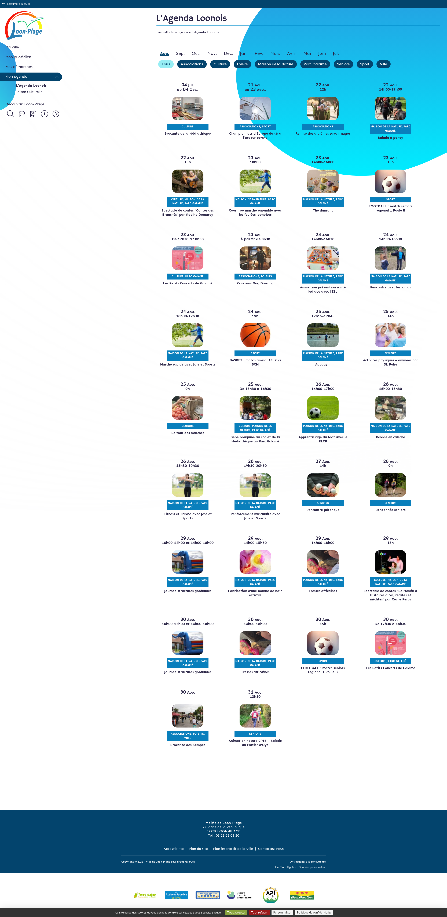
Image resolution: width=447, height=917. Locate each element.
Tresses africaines (323, 591)
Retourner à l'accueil (18, 3)
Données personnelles (312, 867)
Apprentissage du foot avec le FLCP (323, 439)
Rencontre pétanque (322, 510)
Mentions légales (285, 867)
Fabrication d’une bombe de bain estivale (255, 593)
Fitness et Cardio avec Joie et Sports (188, 516)
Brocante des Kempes (187, 745)
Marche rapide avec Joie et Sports (187, 364)
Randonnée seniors (390, 510)
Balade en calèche (390, 437)
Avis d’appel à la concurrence (308, 861)
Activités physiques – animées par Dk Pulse (390, 362)
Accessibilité (174, 849)
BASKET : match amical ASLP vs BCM (255, 362)
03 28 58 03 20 (227, 835)
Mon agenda (179, 32)
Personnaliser (282, 912)
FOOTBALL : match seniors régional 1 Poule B (390, 208)
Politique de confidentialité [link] (314, 912)
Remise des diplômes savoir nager (322, 133)
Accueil (163, 32)
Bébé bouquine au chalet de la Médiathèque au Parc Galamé (255, 439)
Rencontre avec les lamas (390, 287)
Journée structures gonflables (187, 591)
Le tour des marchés (187, 433)
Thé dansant (323, 210)
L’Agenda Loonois (31, 85)
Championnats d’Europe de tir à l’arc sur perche (255, 135)
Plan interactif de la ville (233, 849)
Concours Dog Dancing (255, 283)
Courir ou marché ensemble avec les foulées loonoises (255, 212)
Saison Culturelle (29, 92)
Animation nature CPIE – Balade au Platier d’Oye (255, 743)
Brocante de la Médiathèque (187, 133)
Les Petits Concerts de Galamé (187, 283)
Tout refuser (259, 912)
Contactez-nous (271, 849)
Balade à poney (390, 138)
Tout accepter (236, 912)
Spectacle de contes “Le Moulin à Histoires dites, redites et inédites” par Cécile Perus (390, 595)
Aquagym (323, 364)
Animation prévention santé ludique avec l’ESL (323, 289)
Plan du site (198, 849)
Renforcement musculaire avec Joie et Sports (255, 516)
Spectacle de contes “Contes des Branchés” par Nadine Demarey (188, 212)
